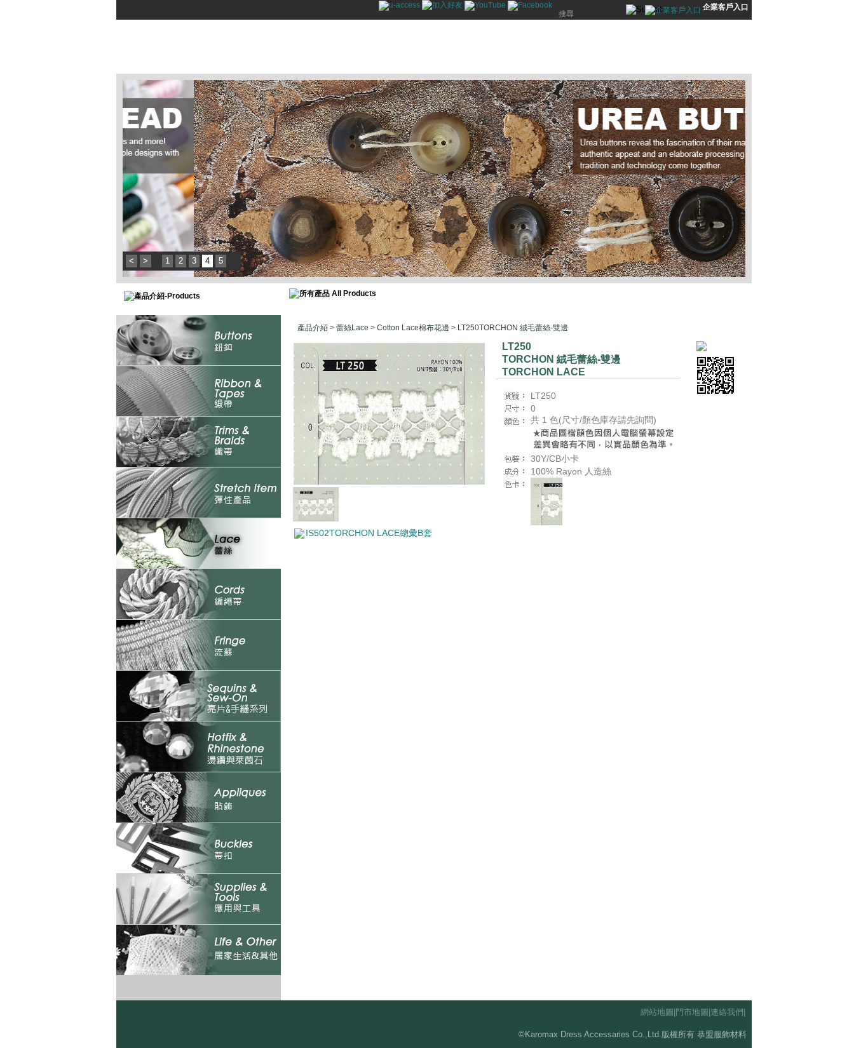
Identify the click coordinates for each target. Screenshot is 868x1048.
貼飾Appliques (198, 797)
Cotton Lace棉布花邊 (413, 327)
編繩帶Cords (198, 594)
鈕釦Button (198, 340)
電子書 (723, 47)
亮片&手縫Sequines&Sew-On (198, 696)
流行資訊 (437, 47)
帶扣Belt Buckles (198, 848)
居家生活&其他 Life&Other (198, 950)
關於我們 (551, 47)
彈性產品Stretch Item (198, 492)
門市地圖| (692, 1012)
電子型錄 (666, 47)
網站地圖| (658, 1012)
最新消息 (322, 47)
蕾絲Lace (198, 543)
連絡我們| (727, 1012)
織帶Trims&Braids (198, 442)
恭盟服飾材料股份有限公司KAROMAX (205, 47)
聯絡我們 (608, 47)
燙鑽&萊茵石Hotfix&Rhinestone (198, 747)
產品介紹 (380, 47)
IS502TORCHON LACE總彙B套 (369, 533)
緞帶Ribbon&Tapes (198, 391)
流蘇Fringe (198, 645)
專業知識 (494, 47)
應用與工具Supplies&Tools (198, 899)
